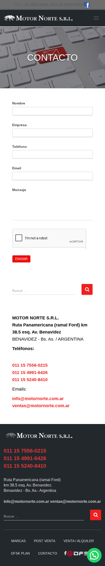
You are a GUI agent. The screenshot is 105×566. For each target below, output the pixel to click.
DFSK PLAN (20, 553)
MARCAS (18, 541)
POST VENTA (44, 541)
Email (16, 168)
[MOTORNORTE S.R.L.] (40, 18)
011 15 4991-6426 (30, 372)
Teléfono (19, 147)
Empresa (19, 125)
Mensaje (19, 190)
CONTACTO (47, 553)
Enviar (21, 259)
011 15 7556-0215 (30, 365)
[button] (94, 555)
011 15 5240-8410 (30, 379)
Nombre (18, 103)
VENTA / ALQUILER (78, 541)
